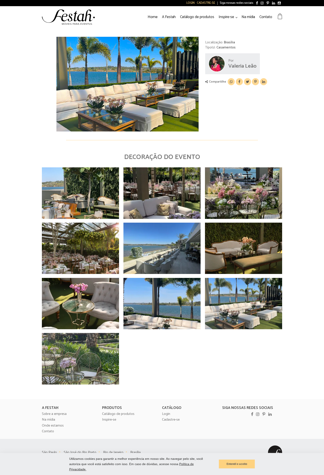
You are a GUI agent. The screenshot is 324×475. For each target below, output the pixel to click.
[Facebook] (239, 81)
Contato (265, 17)
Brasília (135, 452)
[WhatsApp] (231, 81)
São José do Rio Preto (80, 452)
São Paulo (49, 452)
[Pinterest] (255, 81)
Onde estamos (53, 426)
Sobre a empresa (54, 414)
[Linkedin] (263, 81)
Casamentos (226, 47)
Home (153, 17)
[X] (247, 81)
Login (190, 3)
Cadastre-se (206, 3)
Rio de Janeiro (113, 452)
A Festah (169, 17)
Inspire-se (226, 17)
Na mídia (248, 17)
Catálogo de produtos (197, 17)
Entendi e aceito (237, 464)
